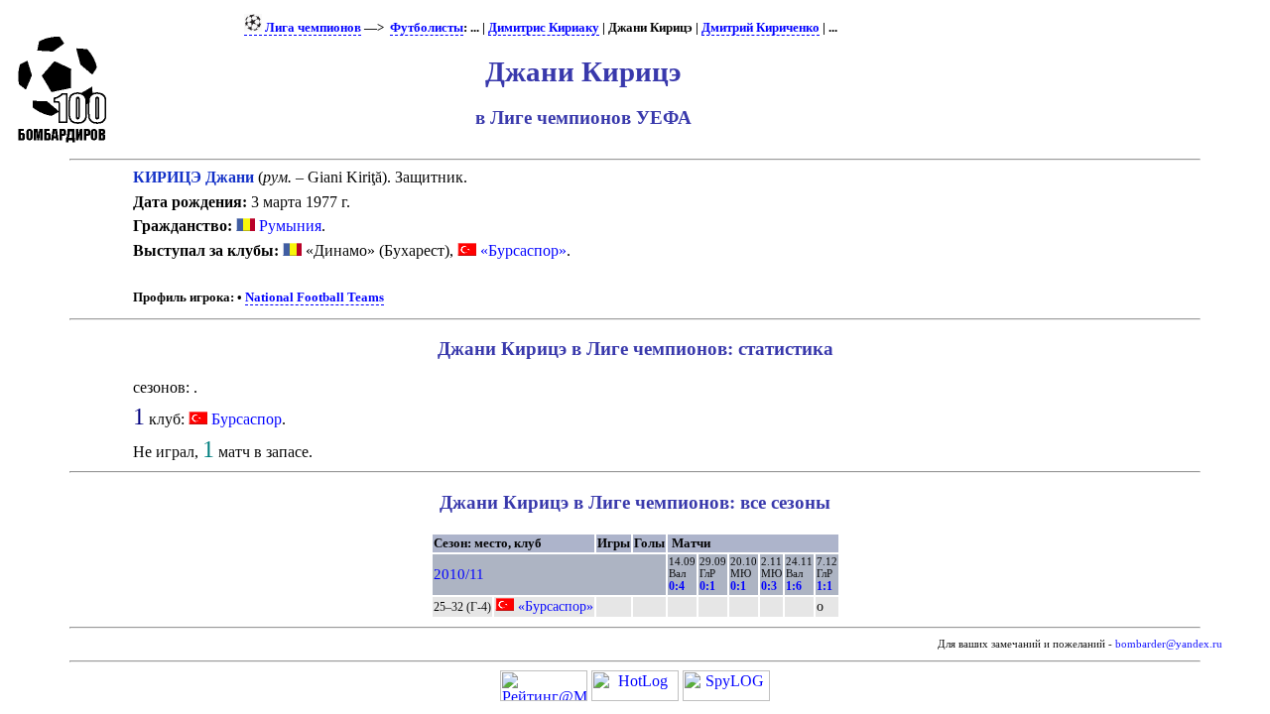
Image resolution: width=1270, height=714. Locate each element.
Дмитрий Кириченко (760, 28)
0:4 (677, 586)
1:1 (824, 586)
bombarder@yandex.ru (1168, 644)
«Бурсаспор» (521, 250)
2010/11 (459, 574)
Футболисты (426, 28)
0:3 (769, 586)
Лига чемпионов (311, 28)
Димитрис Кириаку (543, 28)
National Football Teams (314, 297)
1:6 (794, 586)
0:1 (707, 586)
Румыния (288, 225)
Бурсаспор (246, 419)
